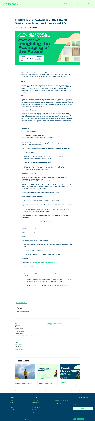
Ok (74, 419)
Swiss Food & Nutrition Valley (54, 323)
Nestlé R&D (50, 326)
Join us (83, 4)
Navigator (71, 3)
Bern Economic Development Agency (44, 262)
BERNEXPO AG (19, 344)
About (76, 3)
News (61, 3)
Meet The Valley (18, 380)
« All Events (18, 11)
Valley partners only (33, 335)
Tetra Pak (50, 324)
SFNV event (26, 335)
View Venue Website (19, 349)
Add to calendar (21, 302)
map (33, 274)
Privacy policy (80, 419)
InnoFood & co (20, 390)
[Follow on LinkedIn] (57, 403)
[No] (93, 419)
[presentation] (25, 371)
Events (65, 3)
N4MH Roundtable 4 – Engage (45, 380)
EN (89, 3)
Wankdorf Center (62, 285)
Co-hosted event (19, 335)
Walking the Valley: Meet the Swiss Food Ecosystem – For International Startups (58, 390)
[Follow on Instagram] (61, 403)
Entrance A (65, 274)
